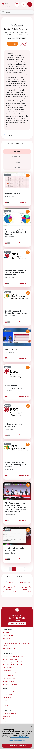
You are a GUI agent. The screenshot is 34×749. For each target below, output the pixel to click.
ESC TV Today (7, 694)
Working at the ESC (9, 648)
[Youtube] (23, 618)
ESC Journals (7, 697)
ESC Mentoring (7, 670)
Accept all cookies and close (17, 745)
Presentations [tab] (17, 157)
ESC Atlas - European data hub (12, 664)
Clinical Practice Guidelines (11, 692)
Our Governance (8, 635)
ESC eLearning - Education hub (12, 662)
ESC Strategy (7, 632)
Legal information (8, 641)
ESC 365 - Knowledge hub (11, 659)
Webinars (6, 703)
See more (22, 202)
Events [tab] (17, 162)
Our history (6, 638)
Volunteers (6, 716)
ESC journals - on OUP (10, 667)
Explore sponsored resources (9, 590)
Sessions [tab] (17, 151)
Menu (8, 12)
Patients (5, 719)
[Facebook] (17, 618)
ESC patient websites (10, 684)
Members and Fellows (10, 713)
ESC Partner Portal (9, 678)
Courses (5, 706)
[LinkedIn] (20, 618)
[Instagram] (10, 618)
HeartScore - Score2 (9, 673)
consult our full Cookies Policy (20, 737)
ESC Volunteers (8, 676)
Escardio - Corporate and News (13, 656)
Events (5, 700)
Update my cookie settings (17, 740)
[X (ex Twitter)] (14, 618)
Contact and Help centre (17, 623)
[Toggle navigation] (29, 4)
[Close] (32, 727)
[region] (17, 736)
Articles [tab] (17, 167)
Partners (5, 722)
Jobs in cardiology (8, 681)
